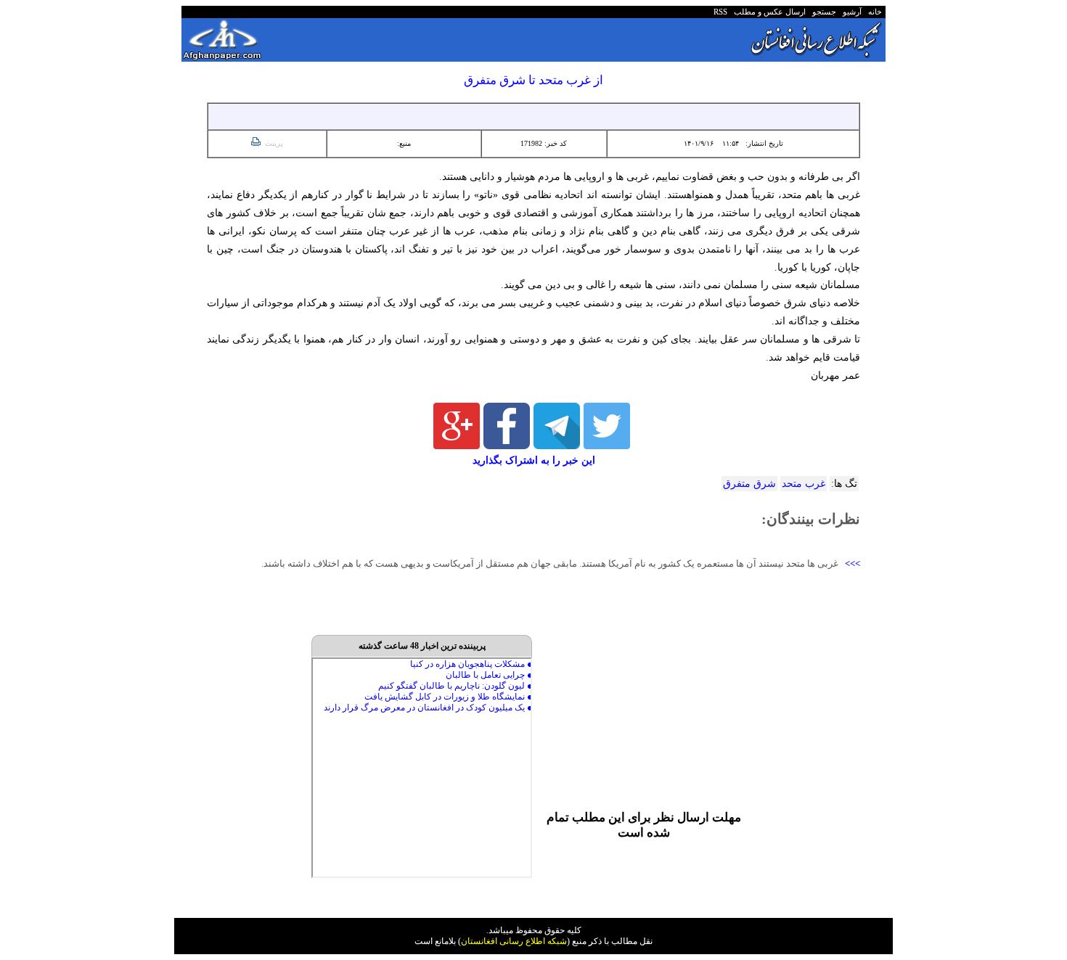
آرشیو (850, 11)
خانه (874, 11)
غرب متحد (803, 483)
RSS (720, 11)
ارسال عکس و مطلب (767, 11)
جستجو (822, 11)
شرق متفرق (749, 483)
